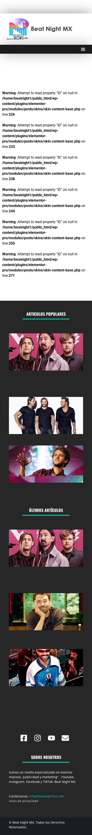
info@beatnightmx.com (46, 796)
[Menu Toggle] (83, 49)
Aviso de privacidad (23, 801)
